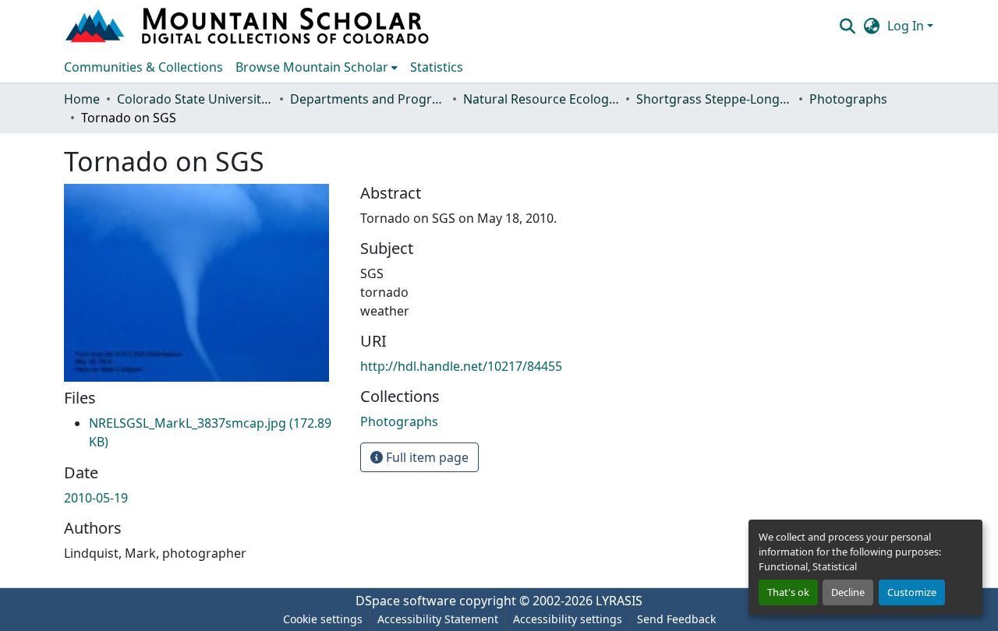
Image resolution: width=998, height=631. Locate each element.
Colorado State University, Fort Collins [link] (195, 99)
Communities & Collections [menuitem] (143, 67)
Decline (848, 592)
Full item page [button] (426, 457)
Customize (911, 592)
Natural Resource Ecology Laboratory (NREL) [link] (541, 99)
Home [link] (82, 99)
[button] (249, 25)
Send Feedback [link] (676, 619)
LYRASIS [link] (619, 600)
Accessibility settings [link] (567, 619)
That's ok (788, 592)
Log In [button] (907, 25)
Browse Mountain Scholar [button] (311, 67)
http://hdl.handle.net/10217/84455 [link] (461, 366)
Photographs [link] (848, 99)
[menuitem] (316, 67)
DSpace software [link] (406, 600)
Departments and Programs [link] (368, 99)
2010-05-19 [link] (96, 497)
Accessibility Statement (437, 619)
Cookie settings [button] (323, 619)
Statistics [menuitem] (436, 67)
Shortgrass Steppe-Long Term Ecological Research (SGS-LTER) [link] (714, 99)
